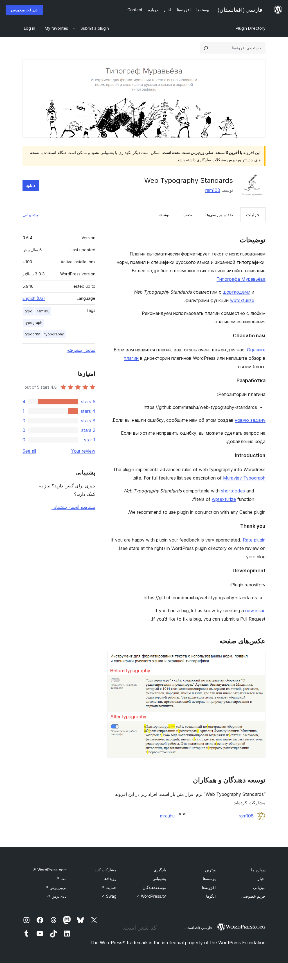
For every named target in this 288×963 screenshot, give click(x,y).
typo (28, 311)
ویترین (210, 869)
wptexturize (242, 300)
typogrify (32, 334)
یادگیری (160, 869)
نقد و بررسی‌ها (219, 214)
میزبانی (259, 887)
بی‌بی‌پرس (56, 887)
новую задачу (250, 420)
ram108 (212, 190)
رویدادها (110, 878)
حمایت (108, 887)
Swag (108, 896)
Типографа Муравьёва (241, 279)
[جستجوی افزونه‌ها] (206, 48)
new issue (255, 610)
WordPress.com (50, 869)
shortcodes (233, 491)
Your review (83, 451)
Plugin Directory (251, 28)
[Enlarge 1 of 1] (258, 658)
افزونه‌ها (209, 887)
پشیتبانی (159, 878)
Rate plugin (254, 540)
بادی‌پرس (57, 896)
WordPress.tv (151, 896)
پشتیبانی (30, 214)
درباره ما (258, 869)
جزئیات (253, 214)
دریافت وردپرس (24, 9)
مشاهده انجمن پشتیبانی (73, 507)
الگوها (211, 896)
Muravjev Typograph (244, 478)
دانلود (30, 185)
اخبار (262, 878)
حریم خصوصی (253, 896)
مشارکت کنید (105, 869)
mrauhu (167, 816)
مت (61, 878)
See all (29, 451)
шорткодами (236, 292)
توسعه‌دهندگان (154, 887)
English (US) (33, 298)
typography (54, 334)
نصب (187, 214)
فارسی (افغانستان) (197, 927)
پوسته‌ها (209, 878)
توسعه (163, 214)
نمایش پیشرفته (81, 350)
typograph (33, 323)
